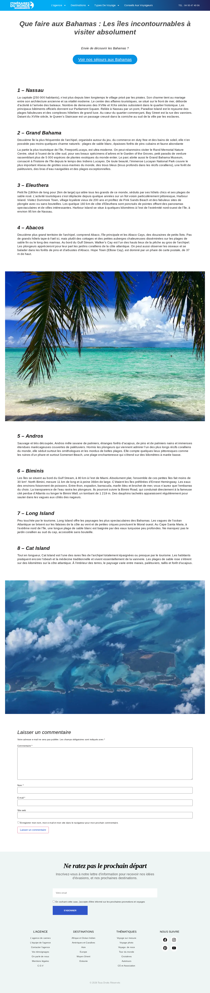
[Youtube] (174, 948)
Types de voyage (105, 5)
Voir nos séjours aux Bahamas (105, 59)
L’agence (56, 5)
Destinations (78, 5)
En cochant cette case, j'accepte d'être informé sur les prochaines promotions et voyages (100, 901)
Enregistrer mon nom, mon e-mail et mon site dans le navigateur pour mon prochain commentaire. (69, 823)
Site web (21, 810)
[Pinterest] (165, 948)
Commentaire (24, 746)
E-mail (21, 798)
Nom (20, 785)
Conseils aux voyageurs (138, 5)
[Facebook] (165, 939)
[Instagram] (174, 939)
